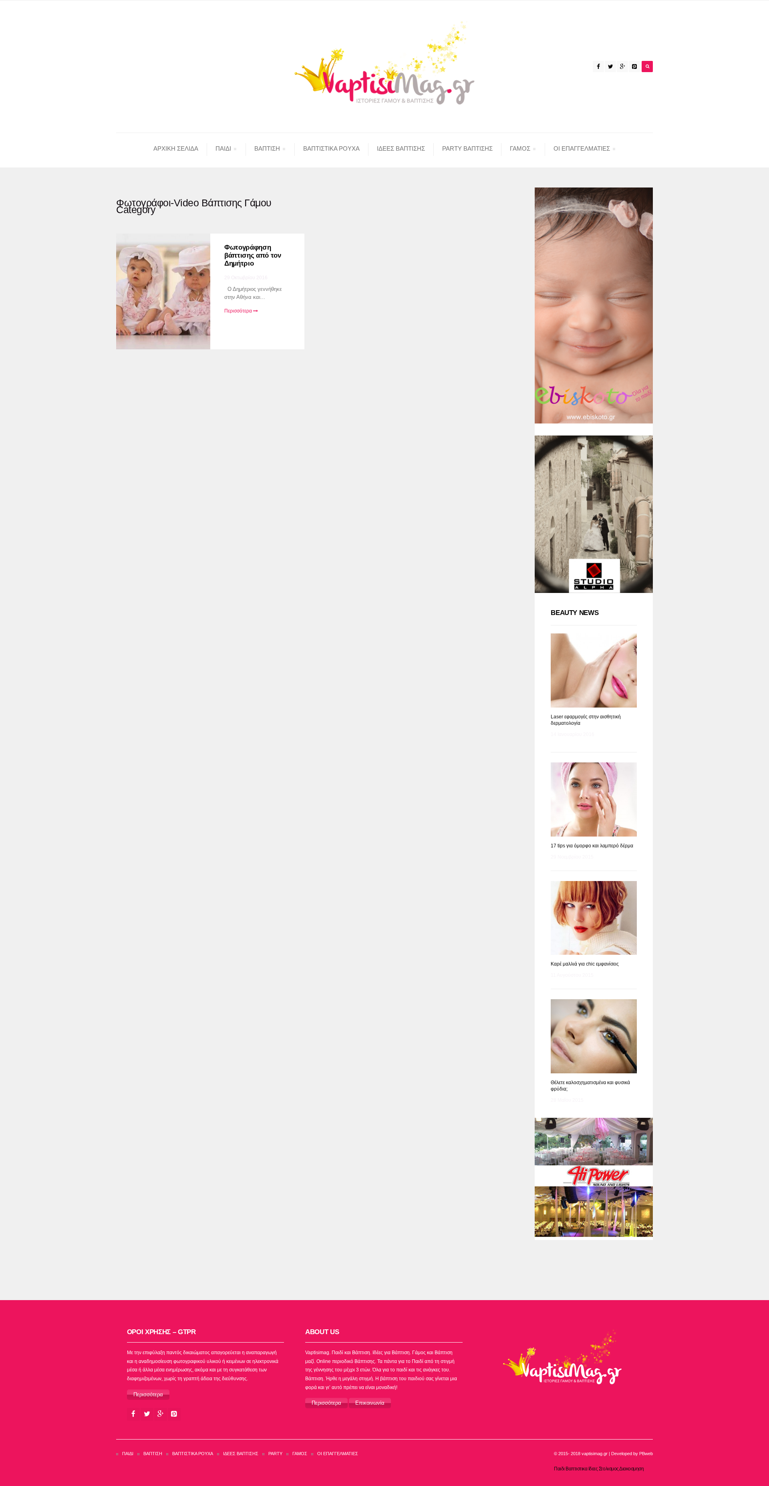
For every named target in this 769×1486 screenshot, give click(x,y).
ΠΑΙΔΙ (223, 150)
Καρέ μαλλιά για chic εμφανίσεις (585, 964)
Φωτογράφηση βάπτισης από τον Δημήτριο (252, 256)
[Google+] (622, 66)
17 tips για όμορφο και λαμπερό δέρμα (592, 846)
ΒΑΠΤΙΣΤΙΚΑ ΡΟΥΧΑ (192, 1453)
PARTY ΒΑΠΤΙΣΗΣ (467, 148)
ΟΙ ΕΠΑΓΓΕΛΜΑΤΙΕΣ (581, 150)
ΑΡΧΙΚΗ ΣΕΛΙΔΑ (175, 148)
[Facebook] (598, 66)
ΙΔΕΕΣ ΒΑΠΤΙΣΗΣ (401, 148)
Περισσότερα (238, 311)
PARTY (275, 1453)
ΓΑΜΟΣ (519, 150)
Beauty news (574, 613)
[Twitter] (610, 66)
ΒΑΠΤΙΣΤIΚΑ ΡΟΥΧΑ (331, 148)
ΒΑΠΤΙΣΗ (267, 150)
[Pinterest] (634, 66)
